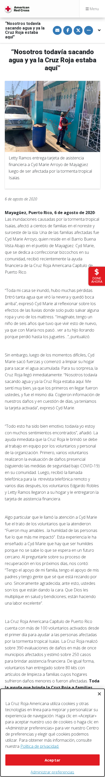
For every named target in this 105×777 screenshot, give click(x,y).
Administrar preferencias (52, 771)
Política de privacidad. (39, 746)
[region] (52, 732)
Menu (94, 8)
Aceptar (52, 760)
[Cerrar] (99, 693)
